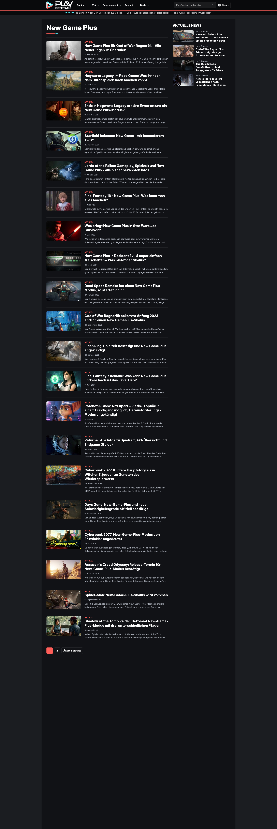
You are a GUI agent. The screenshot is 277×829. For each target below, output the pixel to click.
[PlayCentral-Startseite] (59, 5)
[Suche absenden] (212, 5)
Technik (129, 5)
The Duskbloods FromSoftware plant (192, 13)
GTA (93, 5)
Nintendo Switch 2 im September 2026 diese (99, 13)
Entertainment (110, 5)
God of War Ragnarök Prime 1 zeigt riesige (148, 13)
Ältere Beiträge (72, 650)
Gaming (80, 5)
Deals (143, 5)
